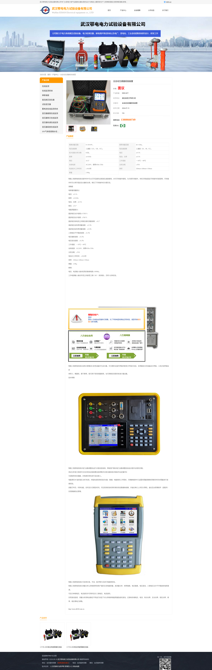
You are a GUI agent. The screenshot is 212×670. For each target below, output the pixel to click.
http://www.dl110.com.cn (76, 609)
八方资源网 (54, 666)
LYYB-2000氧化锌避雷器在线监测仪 (53, 647)
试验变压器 (46, 104)
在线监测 (45, 86)
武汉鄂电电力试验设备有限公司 (68, 659)
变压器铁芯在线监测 (50, 118)
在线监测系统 (47, 91)
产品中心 (123, 10)
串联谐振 (45, 95)
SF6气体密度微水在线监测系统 (54, 131)
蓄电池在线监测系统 (50, 109)
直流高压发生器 (48, 100)
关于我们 (165, 10)
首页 (109, 10)
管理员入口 (69, 666)
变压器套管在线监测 (50, 113)
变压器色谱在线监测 (50, 122)
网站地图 (76, 666)
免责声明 (61, 666)
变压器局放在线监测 (50, 127)
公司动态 (151, 10)
